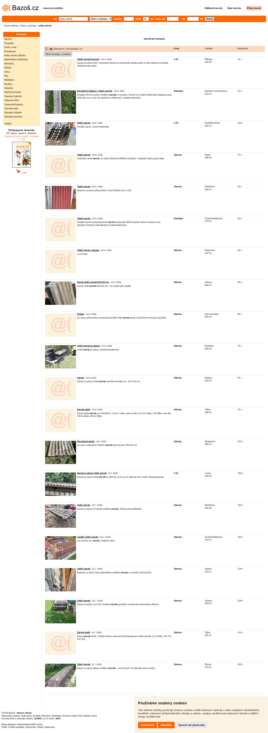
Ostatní (7, 123)
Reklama (45, 716)
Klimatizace (10, 51)
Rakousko (50, 727)
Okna (7, 72)
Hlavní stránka (11, 25)
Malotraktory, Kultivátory (16, 59)
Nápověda (6, 716)
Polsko (40, 727)
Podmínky (56, 716)
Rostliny (8, 84)
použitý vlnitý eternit (87, 537)
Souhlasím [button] (147, 725)
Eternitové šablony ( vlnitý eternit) (94, 91)
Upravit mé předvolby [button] (191, 725)
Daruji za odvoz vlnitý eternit (91, 473)
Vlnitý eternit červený (88, 59)
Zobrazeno (242, 48)
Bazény (8, 39)
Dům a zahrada (28, 25)
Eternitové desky (86, 441)
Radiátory (9, 80)
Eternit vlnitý (83, 409)
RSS (80, 716)
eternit (80, 378)
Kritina (80, 314)
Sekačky (8, 88)
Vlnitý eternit (83, 123)
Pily (6, 76)
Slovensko (31, 727)
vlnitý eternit (83, 505)
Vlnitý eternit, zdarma (88, 250)
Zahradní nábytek (13, 112)
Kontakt (36, 716)
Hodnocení (26, 716)
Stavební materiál (13, 96)
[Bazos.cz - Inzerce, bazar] (20, 10)
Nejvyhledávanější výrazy (30, 724)
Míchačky (9, 63)
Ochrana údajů (69, 716)
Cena (176, 48)
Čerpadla (9, 43)
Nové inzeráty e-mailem (58, 54)
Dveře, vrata (10, 47)
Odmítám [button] (166, 725)
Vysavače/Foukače (13, 104)
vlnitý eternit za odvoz (88, 346)
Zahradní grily (11, 108)
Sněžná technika (12, 92)
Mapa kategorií (8, 724)
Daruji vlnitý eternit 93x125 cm (93, 282)
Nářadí (7, 67)
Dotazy (16, 716)
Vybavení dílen (11, 100)
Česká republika (16, 727)
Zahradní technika (13, 116)
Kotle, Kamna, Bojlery (15, 55)
